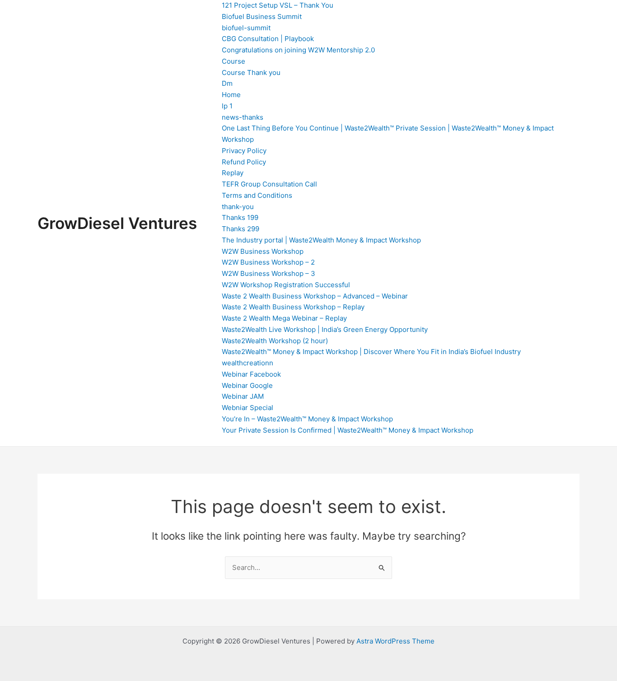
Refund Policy (244, 162)
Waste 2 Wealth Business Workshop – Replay (293, 307)
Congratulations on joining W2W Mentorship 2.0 (298, 50)
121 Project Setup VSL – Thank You (277, 5)
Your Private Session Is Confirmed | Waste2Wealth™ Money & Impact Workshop (347, 430)
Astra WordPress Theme (395, 641)
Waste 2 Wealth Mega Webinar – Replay (284, 318)
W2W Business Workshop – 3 (268, 273)
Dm (227, 83)
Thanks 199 (240, 217)
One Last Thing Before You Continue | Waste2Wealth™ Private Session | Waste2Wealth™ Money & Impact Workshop (388, 134)
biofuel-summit (246, 27)
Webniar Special (247, 407)
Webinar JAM (243, 396)
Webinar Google (247, 385)
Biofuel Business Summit (262, 16)
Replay (232, 172)
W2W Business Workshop (263, 251)
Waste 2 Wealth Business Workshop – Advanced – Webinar (315, 296)
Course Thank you (251, 72)
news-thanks (242, 117)
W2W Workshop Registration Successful (286, 284)
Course (233, 61)
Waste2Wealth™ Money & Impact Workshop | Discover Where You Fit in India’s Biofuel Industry (371, 351)
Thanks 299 (240, 228)
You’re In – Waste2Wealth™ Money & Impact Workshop (307, 419)
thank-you (238, 206)
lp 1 (227, 106)
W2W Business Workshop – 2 (268, 262)
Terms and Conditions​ (257, 195)
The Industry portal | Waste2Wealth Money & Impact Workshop (321, 240)
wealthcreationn (247, 363)
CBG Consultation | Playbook (268, 38)
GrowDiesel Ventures (117, 223)
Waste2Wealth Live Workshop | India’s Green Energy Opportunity (325, 329)
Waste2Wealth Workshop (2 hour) (275, 340)
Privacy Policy (244, 150)
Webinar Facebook (251, 374)
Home (231, 94)
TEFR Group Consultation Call (269, 184)
